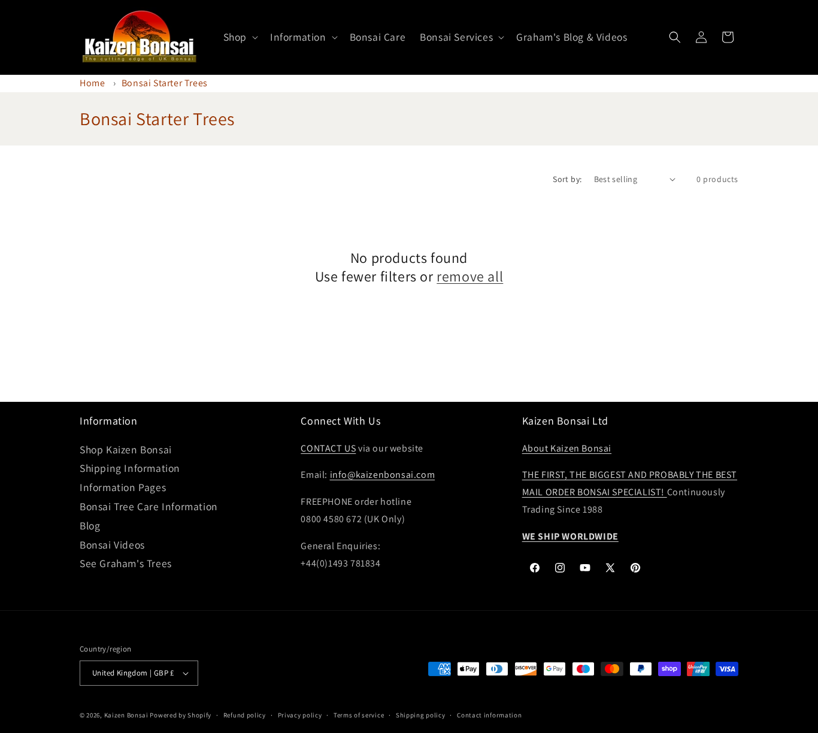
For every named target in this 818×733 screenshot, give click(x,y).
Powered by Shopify (180, 715)
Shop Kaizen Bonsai (126, 449)
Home (92, 83)
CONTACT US (328, 448)
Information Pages (123, 487)
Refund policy (244, 715)
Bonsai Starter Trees (165, 83)
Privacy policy (300, 715)
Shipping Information (130, 468)
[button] (239, 37)
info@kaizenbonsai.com (382, 474)
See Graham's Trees (126, 563)
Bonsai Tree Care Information (149, 506)
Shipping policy (421, 715)
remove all (470, 276)
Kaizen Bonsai (126, 715)
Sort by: (567, 179)
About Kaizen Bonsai (566, 448)
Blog (90, 525)
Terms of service (359, 715)
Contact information (489, 715)
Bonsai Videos (112, 545)
